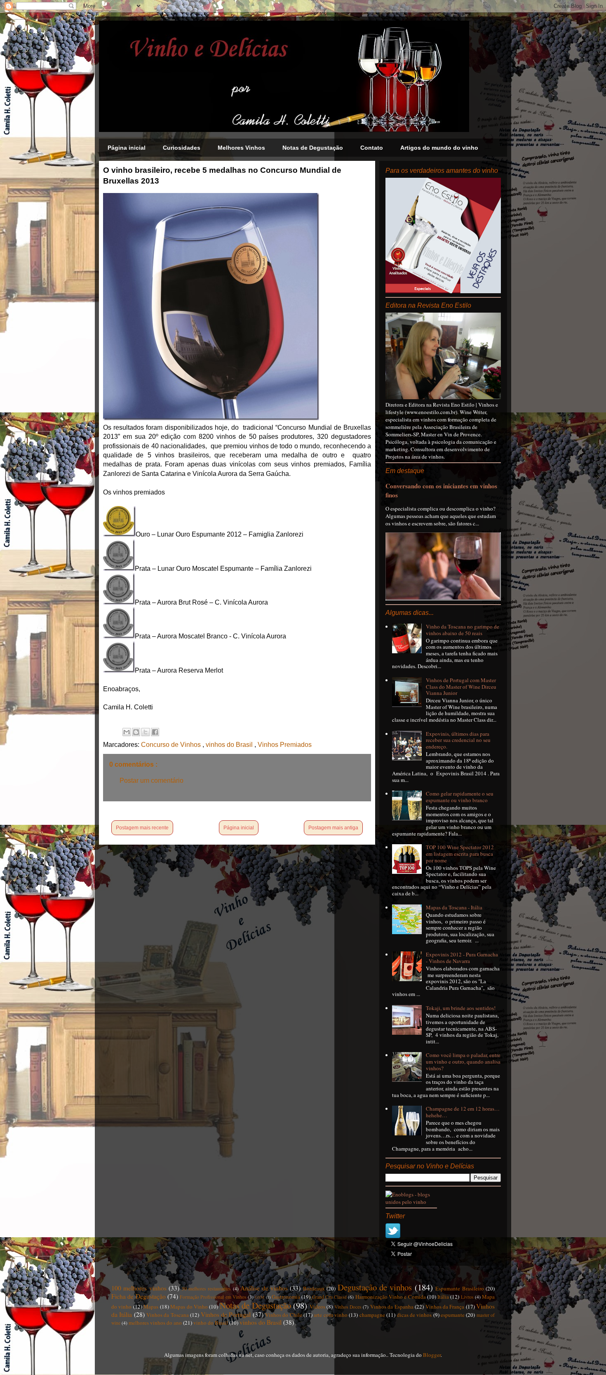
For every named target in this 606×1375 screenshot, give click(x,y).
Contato (371, 147)
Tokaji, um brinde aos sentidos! (461, 1008)
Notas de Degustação (312, 147)
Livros (467, 1297)
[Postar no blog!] (136, 732)
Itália (443, 1296)
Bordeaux (314, 1288)
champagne (372, 1314)
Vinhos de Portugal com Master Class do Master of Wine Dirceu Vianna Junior (461, 686)
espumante (453, 1314)
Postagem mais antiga (333, 828)
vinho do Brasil (210, 1322)
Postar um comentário (151, 780)
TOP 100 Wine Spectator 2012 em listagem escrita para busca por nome (460, 853)
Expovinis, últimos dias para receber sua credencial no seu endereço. (458, 740)
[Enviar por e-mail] (126, 732)
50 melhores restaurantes (206, 1289)
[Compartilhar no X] (145, 732)
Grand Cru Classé (329, 1297)
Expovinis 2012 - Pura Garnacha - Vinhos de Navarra (462, 958)
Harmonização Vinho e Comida (390, 1296)
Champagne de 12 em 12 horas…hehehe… (463, 1112)
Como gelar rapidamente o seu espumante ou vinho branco (459, 797)
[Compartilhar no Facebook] (155, 732)
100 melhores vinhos (139, 1288)
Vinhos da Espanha (391, 1306)
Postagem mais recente (142, 828)
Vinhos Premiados (285, 744)
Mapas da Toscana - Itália (454, 907)
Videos (317, 1306)
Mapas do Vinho (189, 1306)
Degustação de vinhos (375, 1287)
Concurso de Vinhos (171, 744)
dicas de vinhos (414, 1314)
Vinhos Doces (348, 1307)
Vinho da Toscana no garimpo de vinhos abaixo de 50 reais (462, 630)
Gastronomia (286, 1296)
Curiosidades (181, 147)
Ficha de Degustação (138, 1296)
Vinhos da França (445, 1306)
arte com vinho (331, 1314)
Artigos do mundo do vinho (439, 147)
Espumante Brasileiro (459, 1288)
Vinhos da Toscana (167, 1314)
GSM (259, 1297)
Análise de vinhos (264, 1288)
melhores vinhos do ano (155, 1322)
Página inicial (127, 147)
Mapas (150, 1306)
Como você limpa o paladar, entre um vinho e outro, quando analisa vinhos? (463, 1061)
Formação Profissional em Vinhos (213, 1297)
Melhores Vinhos (241, 147)
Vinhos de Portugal (226, 1314)
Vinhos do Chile (283, 1314)
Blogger (432, 1355)
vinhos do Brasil (230, 744)
